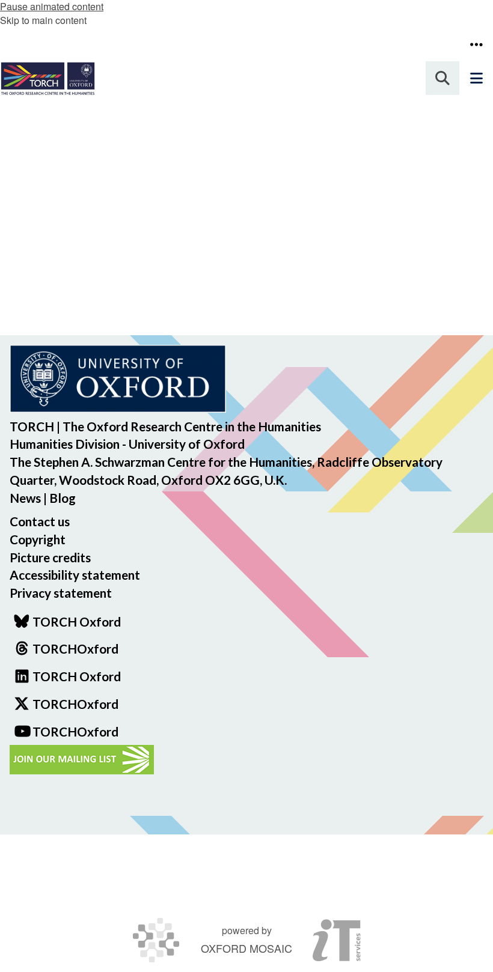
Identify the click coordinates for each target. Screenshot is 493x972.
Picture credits (50, 557)
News (25, 497)
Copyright (38, 539)
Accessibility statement (75, 574)
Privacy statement (61, 592)
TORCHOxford (75, 703)
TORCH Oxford (76, 676)
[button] (476, 44)
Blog (62, 497)
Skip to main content (43, 20)
